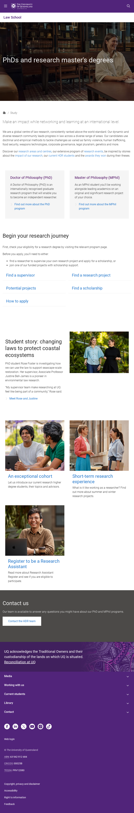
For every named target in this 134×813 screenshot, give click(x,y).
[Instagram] (40, 726)
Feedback (9, 804)
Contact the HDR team (22, 621)
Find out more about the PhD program (32, 206)
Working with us (14, 685)
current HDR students (62, 155)
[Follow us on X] (24, 726)
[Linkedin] (15, 726)
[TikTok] (49, 726)
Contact (9, 712)
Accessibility (10, 790)
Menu (5, 6)
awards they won (95, 155)
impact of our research (29, 155)
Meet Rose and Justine (23, 398)
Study (13, 113)
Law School (12, 17)
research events (93, 151)
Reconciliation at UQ (20, 662)
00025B (18, 763)
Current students (14, 694)
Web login (9, 739)
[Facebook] (7, 726)
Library (8, 703)
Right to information (15, 797)
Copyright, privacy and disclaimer (22, 784)
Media (8, 676)
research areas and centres (34, 151)
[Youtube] (32, 726)
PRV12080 (18, 770)
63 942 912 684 (18, 756)
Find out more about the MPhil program (97, 206)
